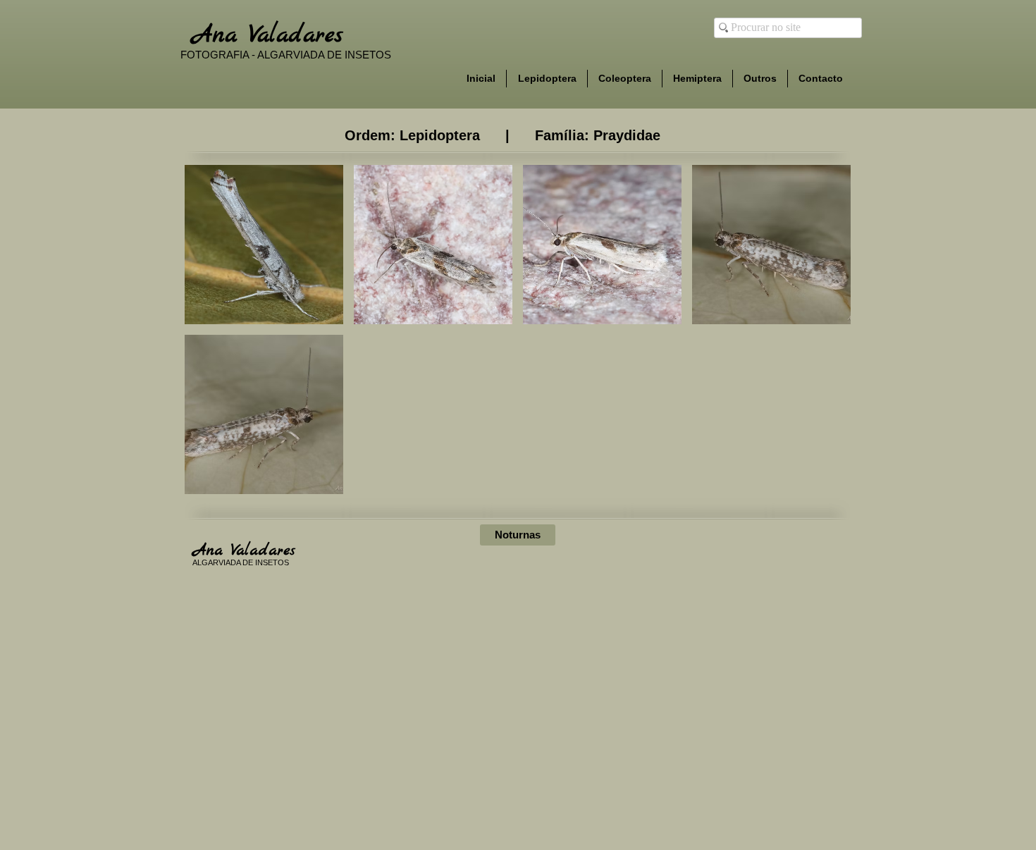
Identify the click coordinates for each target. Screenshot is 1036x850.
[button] (264, 244)
